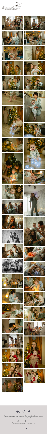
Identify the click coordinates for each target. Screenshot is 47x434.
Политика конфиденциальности (23, 423)
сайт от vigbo (23, 428)
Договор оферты (23, 421)
